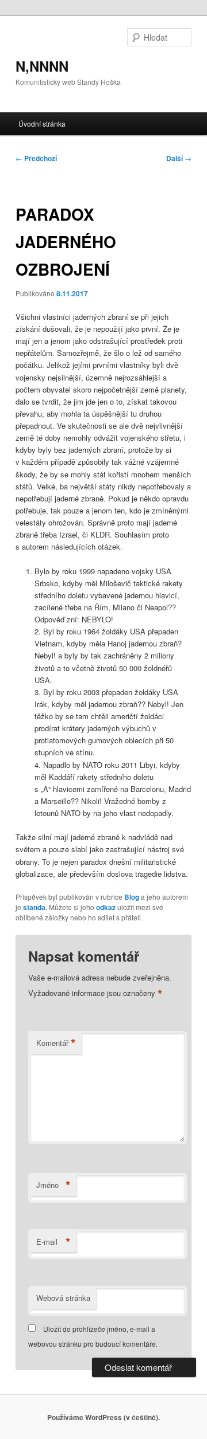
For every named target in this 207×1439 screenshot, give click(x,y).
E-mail (53, 1242)
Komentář (56, 1043)
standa (34, 907)
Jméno (53, 1185)
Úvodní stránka (42, 123)
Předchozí (36, 158)
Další (178, 158)
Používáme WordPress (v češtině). (103, 1417)
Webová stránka (63, 1297)
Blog (131, 897)
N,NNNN (42, 66)
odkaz (106, 907)
